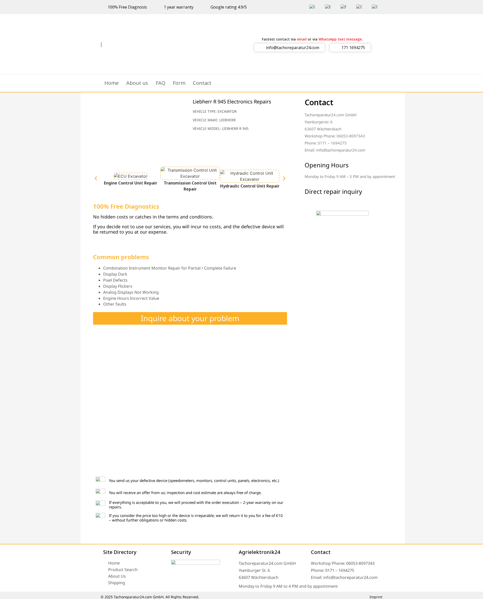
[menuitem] (312, 7)
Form (179, 83)
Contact (202, 83)
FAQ (160, 83)
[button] (96, 178)
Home (111, 83)
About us (137, 83)
